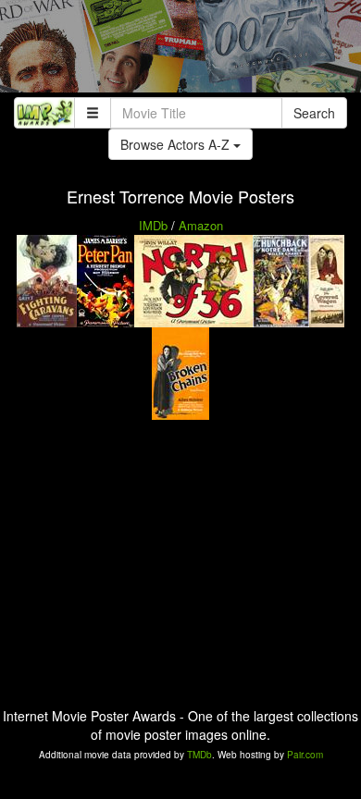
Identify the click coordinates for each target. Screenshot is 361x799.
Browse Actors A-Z (176, 144)
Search (314, 113)
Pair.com (305, 754)
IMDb (153, 225)
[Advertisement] (180, 51)
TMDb (199, 754)
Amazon (201, 225)
